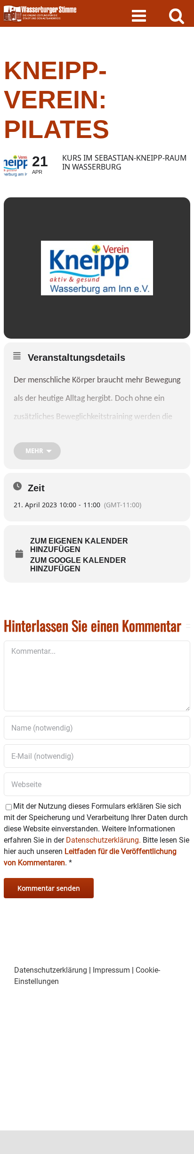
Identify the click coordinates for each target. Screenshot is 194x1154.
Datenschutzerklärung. (103, 840)
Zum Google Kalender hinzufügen (78, 564)
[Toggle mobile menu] (140, 15)
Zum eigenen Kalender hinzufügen (79, 545)
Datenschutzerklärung (50, 970)
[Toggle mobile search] (177, 15)
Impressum (111, 970)
